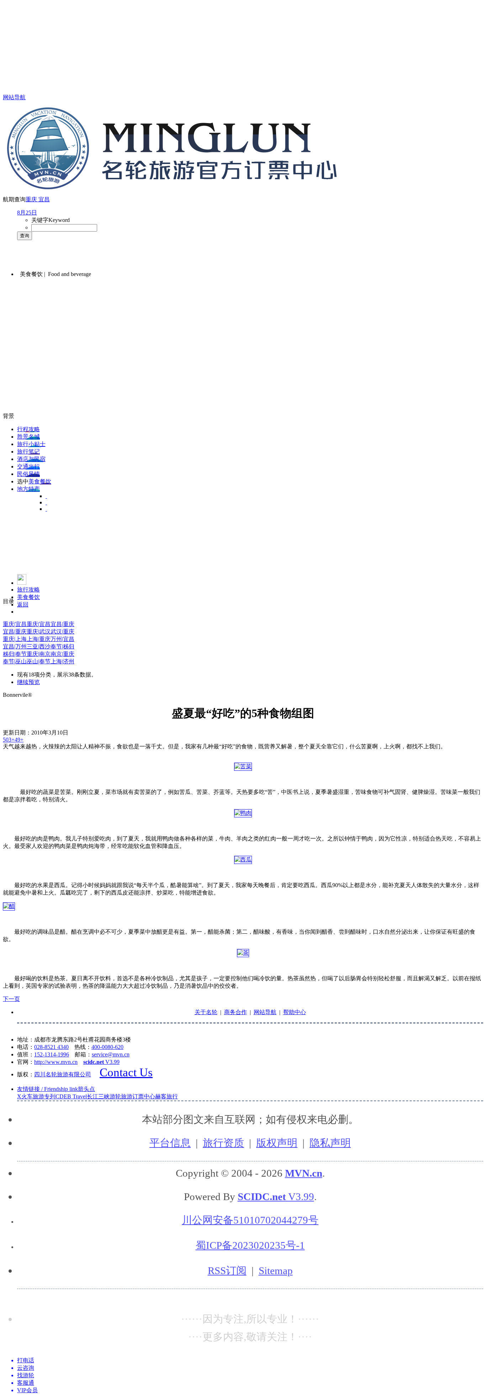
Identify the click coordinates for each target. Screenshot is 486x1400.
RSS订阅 (227, 1270)
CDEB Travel (71, 1096)
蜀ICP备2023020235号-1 (250, 1245)
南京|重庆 (62, 654)
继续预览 (28, 682)
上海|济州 (62, 661)
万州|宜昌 (62, 639)
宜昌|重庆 (62, 624)
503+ (9, 740)
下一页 (11, 999)
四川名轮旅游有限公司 (62, 1074)
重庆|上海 (15, 639)
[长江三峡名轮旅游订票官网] (21, 583)
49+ (19, 740)
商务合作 (235, 1012)
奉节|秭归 (62, 646)
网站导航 (14, 97)
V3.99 (101, 1062)
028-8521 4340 (51, 1047)
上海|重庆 (39, 639)
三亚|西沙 (39, 646)
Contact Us (126, 1072)
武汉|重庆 (62, 632)
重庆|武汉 (39, 632)
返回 (22, 604)
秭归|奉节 (15, 654)
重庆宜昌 (38, 199)
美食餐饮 (28, 597)
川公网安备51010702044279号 (250, 1220)
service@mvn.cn (111, 1054)
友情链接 (56, 1089)
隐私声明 (330, 1143)
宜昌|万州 (15, 646)
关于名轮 (206, 1012)
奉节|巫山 (15, 661)
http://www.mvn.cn (56, 1062)
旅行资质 (223, 1143)
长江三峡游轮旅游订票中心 (121, 1096)
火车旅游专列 (38, 1096)
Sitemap (276, 1270)
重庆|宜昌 (15, 624)
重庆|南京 (39, 654)
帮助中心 (294, 1012)
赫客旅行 (166, 1096)
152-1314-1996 (51, 1054)
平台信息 (170, 1143)
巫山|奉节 (39, 661)
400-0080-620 (107, 1047)
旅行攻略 (28, 590)
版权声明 (276, 1143)
